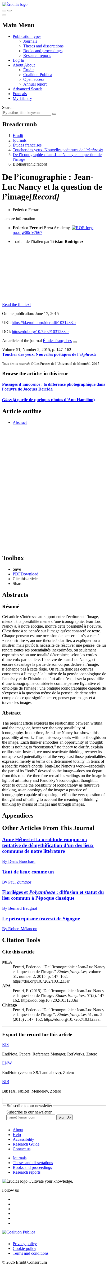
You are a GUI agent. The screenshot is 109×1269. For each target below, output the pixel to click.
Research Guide (26, 1144)
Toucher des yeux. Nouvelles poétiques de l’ (58, 150)
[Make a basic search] (4, 10)
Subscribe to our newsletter (29, 1112)
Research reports (37, 55)
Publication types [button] (27, 36)
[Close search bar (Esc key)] (9, 10)
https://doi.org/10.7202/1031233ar (40, 331)
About (29, 65)
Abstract (20, 422)
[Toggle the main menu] (4, 15)
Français (20, 93)
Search (7, 107)
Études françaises (27, 145)
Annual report (35, 84)
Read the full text (16, 304)
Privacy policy (25, 1243)
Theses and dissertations (43, 46)
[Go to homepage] (15, 4)
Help (17, 1134)
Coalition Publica (37, 74)
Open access (33, 79)
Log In (18, 60)
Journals (30, 41)
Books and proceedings (42, 50)
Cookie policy (24, 1248)
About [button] (18, 65)
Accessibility (23, 1139)
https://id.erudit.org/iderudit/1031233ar (44, 322)
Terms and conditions (30, 1253)
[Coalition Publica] (18, 1232)
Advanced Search (27, 89)
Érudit (28, 70)
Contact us (21, 1149)
